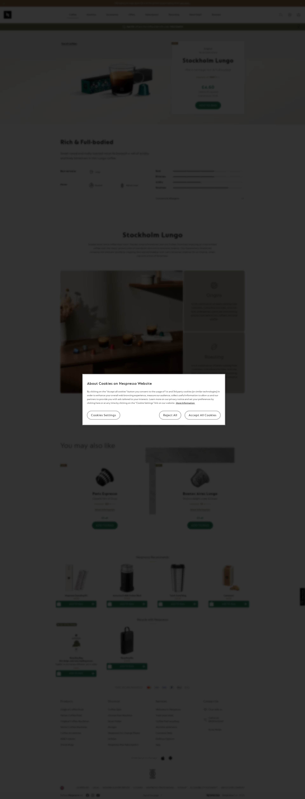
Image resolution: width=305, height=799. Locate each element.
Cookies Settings (103, 415)
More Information (185, 402)
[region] (153, 399)
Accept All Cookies (203, 415)
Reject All (170, 415)
